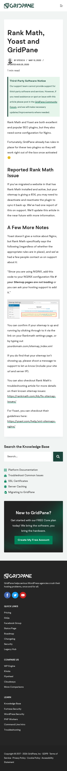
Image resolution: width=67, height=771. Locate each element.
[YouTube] (23, 598)
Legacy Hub (10, 649)
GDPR (45, 754)
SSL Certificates (18, 481)
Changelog (9, 639)
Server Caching (17, 486)
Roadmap (9, 634)
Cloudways (9, 682)
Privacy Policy (19, 758)
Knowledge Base (12, 704)
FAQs (6, 618)
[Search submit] (58, 456)
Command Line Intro (14, 724)
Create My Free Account (33, 540)
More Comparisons (14, 687)
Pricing (7, 613)
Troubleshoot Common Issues (25, 475)
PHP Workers (11, 719)
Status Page (10, 628)
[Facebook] (7, 598)
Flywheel (8, 676)
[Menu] (61, 5)
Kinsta (7, 671)
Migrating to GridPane (21, 492)
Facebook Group (12, 623)
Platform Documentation (23, 470)
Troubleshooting (12, 730)
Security (8, 644)
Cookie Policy (33, 758)
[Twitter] (15, 598)
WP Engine (9, 666)
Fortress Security (12, 709)
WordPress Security (14, 714)
